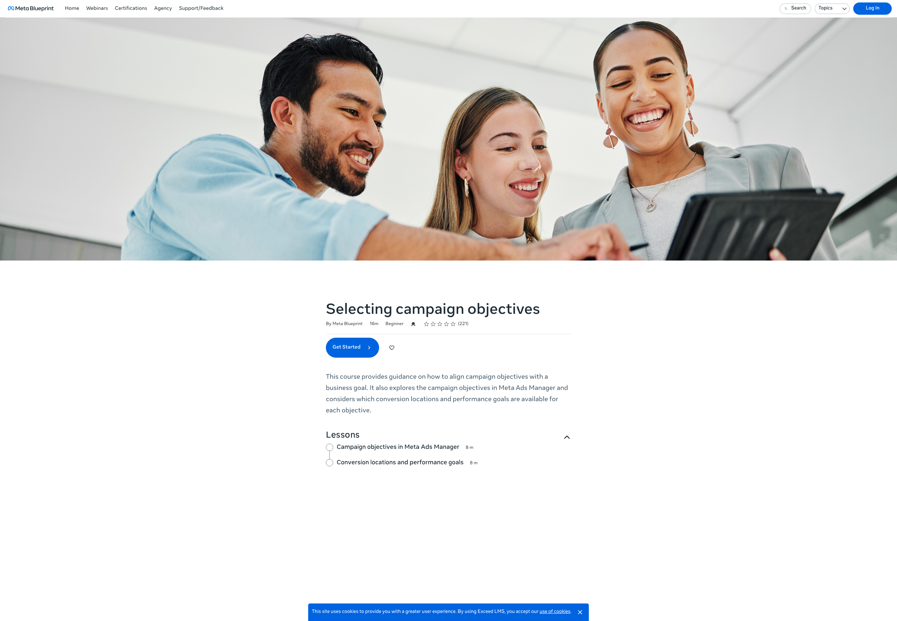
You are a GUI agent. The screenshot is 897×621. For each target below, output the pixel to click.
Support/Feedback (201, 8)
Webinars (97, 8)
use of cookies (555, 612)
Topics (826, 8)
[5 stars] (453, 324)
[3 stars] (440, 324)
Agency (163, 8)
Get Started (347, 347)
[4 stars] (446, 324)
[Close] (580, 612)
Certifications (131, 8)
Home (72, 8)
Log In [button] (872, 8)
